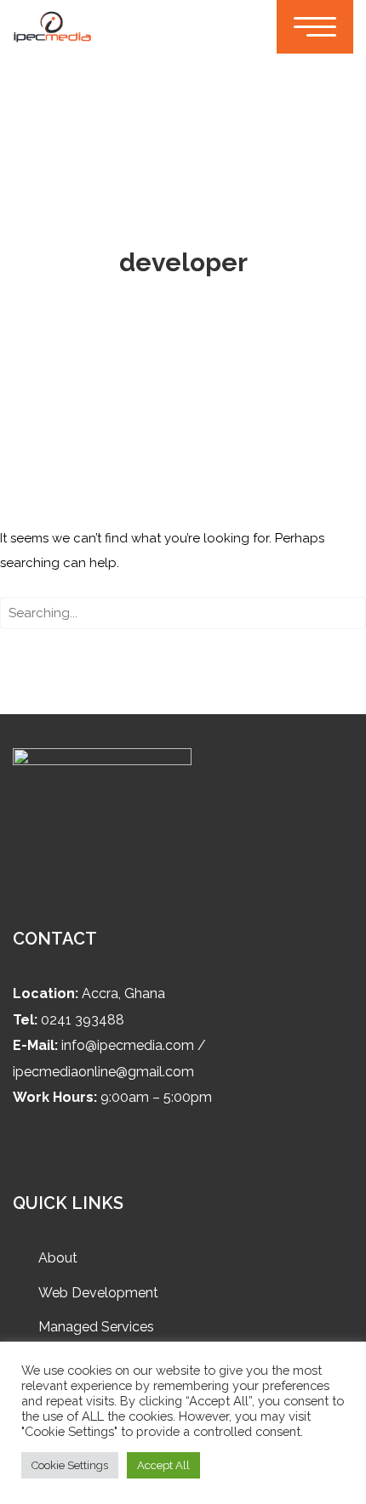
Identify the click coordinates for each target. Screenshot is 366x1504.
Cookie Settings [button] (69, 1465)
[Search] (346, 615)
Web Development (98, 1293)
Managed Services (96, 1327)
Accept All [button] (163, 1465)
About (57, 1258)
